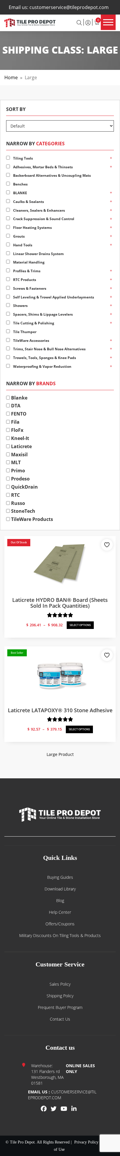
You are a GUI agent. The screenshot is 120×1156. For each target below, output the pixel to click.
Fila (15, 422)
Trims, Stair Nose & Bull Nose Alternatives (49, 349)
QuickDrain (24, 487)
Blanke (18, 398)
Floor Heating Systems (32, 227)
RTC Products (24, 279)
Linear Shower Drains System (38, 253)
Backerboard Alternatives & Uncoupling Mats (51, 175)
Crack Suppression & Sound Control (43, 218)
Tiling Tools (22, 158)
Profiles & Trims (26, 270)
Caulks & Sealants (28, 201)
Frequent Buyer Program (60, 1007)
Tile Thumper (24, 331)
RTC (15, 495)
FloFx (16, 430)
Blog (60, 900)
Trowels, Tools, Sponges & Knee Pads (44, 357)
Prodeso (20, 479)
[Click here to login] (88, 22)
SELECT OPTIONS (80, 625)
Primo (17, 470)
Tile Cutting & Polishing (33, 323)
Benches (20, 184)
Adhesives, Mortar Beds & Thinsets (42, 167)
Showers (20, 305)
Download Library (60, 889)
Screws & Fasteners (29, 288)
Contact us (60, 1019)
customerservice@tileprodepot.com (69, 7)
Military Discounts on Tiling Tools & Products (60, 935)
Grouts (18, 236)
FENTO (18, 414)
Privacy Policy (86, 1142)
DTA (15, 405)
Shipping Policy (60, 995)
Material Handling (28, 262)
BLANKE (19, 192)
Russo (17, 503)
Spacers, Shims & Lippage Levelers (42, 314)
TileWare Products (31, 519)
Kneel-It (19, 438)
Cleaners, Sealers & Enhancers (38, 210)
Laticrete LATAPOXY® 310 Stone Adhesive (60, 710)
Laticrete (21, 446)
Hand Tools (22, 245)
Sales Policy (60, 984)
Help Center (60, 912)
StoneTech (22, 511)
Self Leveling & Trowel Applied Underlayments (53, 297)
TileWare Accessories (30, 340)
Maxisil (19, 454)
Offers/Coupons (60, 924)
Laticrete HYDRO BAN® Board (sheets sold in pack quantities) (60, 602)
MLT (15, 462)
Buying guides (60, 877)
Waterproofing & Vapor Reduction (41, 366)
